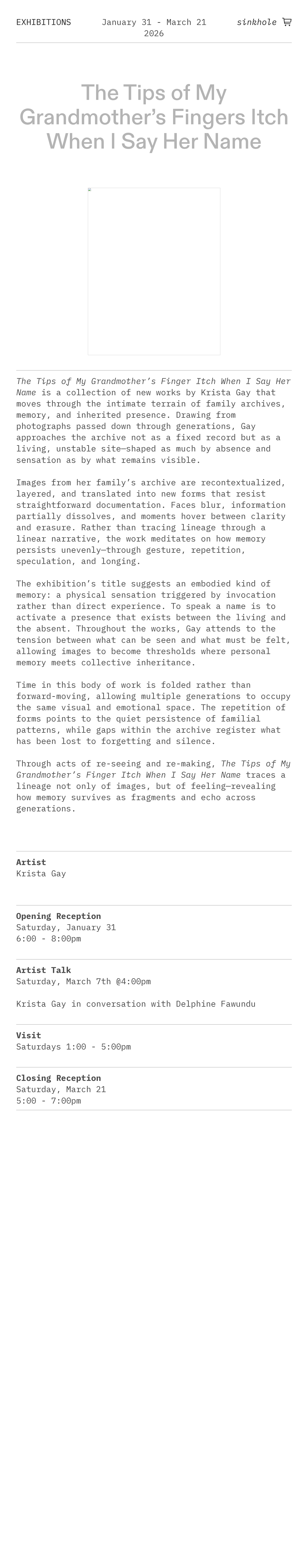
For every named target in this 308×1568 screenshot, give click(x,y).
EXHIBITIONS (43, 21)
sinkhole (259, 21)
